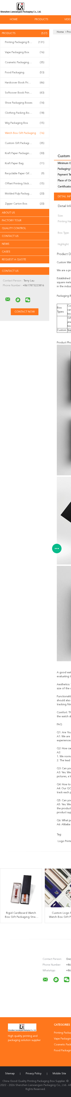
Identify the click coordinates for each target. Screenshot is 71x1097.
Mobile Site (59, 1073)
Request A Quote (14, 259)
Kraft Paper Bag (24, 163)
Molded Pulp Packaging (24, 193)
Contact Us (10, 236)
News (5, 244)
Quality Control (14, 228)
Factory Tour (11, 220)
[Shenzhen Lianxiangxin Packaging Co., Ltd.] (7, 299)
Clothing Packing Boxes (24, 113)
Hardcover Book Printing (24, 82)
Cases (6, 251)
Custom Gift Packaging (24, 143)
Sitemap (10, 1073)
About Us (8, 212)
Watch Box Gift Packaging (24, 133)
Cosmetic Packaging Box (24, 62)
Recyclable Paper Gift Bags (24, 173)
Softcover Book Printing (24, 92)
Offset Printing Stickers (24, 183)
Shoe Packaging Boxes (24, 103)
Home (14, 19)
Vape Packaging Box (24, 52)
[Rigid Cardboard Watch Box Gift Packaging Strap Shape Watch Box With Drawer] (21, 890)
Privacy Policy (33, 1073)
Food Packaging (24, 72)
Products (41, 19)
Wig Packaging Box (24, 123)
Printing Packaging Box (24, 42)
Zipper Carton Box (24, 203)
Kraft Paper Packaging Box (24, 153)
